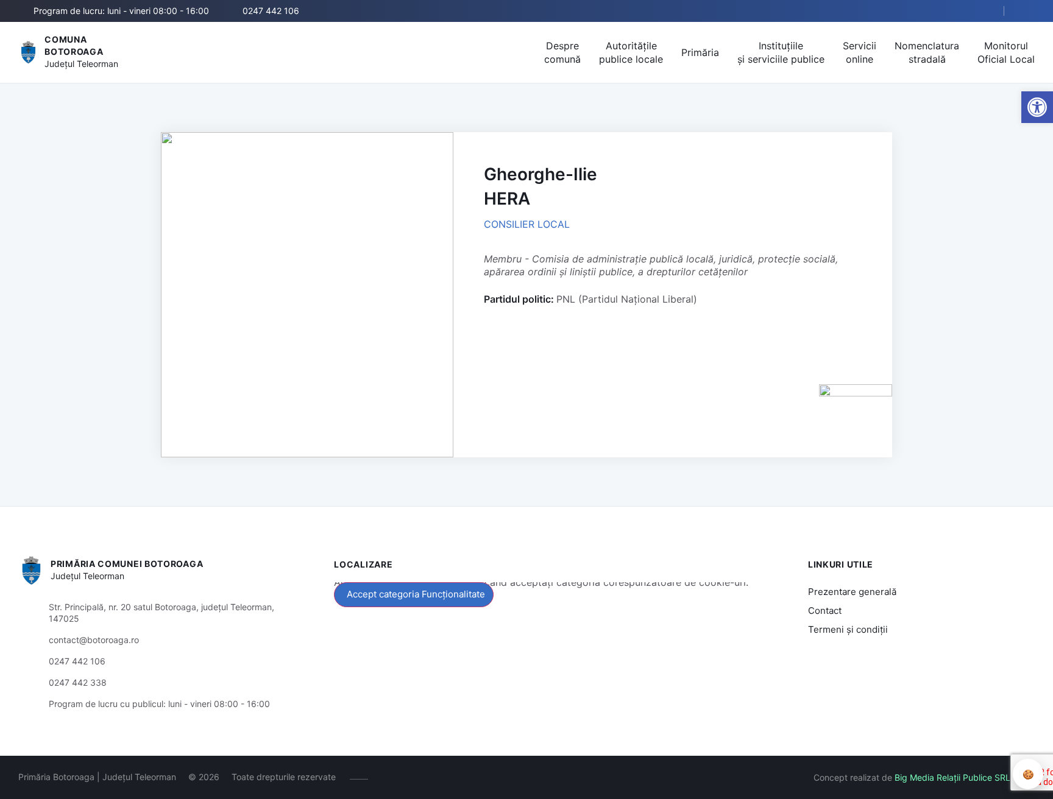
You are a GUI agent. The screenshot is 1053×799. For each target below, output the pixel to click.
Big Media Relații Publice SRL (952, 777)
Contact (825, 610)
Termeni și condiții (848, 629)
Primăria (700, 52)
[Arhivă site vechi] (1027, 11)
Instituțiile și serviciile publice (780, 52)
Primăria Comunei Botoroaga (127, 563)
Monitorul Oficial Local (1006, 52)
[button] (984, 11)
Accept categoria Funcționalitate (416, 594)
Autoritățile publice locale (631, 52)
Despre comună (562, 52)
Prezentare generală (852, 591)
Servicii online (859, 52)
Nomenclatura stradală (927, 52)
